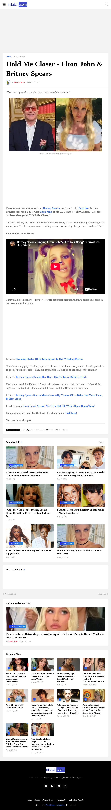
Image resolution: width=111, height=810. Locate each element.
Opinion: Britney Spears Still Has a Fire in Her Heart (79, 552)
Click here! (71, 413)
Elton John (46, 211)
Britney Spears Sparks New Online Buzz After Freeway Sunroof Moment (27, 474)
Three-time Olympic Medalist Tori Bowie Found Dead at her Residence (66, 678)
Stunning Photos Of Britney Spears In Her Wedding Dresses (49, 358)
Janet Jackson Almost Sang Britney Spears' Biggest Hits (29, 552)
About (37, 800)
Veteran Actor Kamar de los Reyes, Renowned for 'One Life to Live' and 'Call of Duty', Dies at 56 (68, 709)
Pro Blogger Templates (55, 805)
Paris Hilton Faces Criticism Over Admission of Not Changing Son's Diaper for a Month (94, 709)
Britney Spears (19, 57)
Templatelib (71, 805)
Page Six (83, 208)
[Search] (107, 4)
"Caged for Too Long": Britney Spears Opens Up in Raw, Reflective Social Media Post (28, 513)
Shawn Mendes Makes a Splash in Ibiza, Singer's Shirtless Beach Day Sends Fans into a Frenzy (17, 743)
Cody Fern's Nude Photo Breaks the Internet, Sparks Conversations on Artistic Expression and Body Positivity (42, 710)
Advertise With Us (76, 800)
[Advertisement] (55, 29)
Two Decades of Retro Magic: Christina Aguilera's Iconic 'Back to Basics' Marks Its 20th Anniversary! (55, 636)
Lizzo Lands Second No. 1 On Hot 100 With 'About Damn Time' (59, 405)
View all (101, 442)
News (65, 430)
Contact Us (61, 800)
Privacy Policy (48, 800)
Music (58, 430)
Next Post (102, 594)
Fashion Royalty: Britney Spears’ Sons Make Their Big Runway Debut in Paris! (81, 474)
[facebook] (46, 786)
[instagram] (65, 786)
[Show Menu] (4, 4)
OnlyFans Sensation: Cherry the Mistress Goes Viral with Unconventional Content (93, 678)
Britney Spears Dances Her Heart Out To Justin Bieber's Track (51, 377)
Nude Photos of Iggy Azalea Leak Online (15, 706)
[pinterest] (58, 786)
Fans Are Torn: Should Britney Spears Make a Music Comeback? (80, 511)
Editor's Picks (39, 430)
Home (8, 57)
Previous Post (10, 594)
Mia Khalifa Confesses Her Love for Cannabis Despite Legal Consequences (16, 678)
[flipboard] (52, 786)
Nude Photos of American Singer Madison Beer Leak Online (42, 676)
